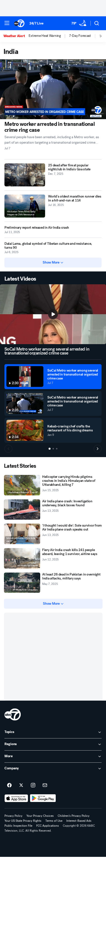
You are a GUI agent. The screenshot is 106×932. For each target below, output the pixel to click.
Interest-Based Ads (78, 820)
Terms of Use (53, 820)
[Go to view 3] (56, 448)
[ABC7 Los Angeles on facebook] (9, 785)
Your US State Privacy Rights (22, 820)
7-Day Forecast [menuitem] (80, 36)
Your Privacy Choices (40, 815)
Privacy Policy (13, 815)
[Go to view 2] (53, 448)
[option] (16, 36)
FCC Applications (47, 825)
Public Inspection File (18, 825)
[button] (7, 23)
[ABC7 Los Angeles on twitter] (21, 785)
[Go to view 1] (50, 449)
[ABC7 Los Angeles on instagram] (33, 785)
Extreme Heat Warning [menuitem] (45, 36)
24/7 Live (36, 23)
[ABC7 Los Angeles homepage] (19, 23)
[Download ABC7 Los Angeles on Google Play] (43, 798)
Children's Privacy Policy (73, 815)
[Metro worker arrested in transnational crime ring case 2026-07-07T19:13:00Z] (53, 89)
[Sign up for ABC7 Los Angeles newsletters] (45, 785)
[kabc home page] (12, 714)
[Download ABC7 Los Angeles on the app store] (16, 798)
